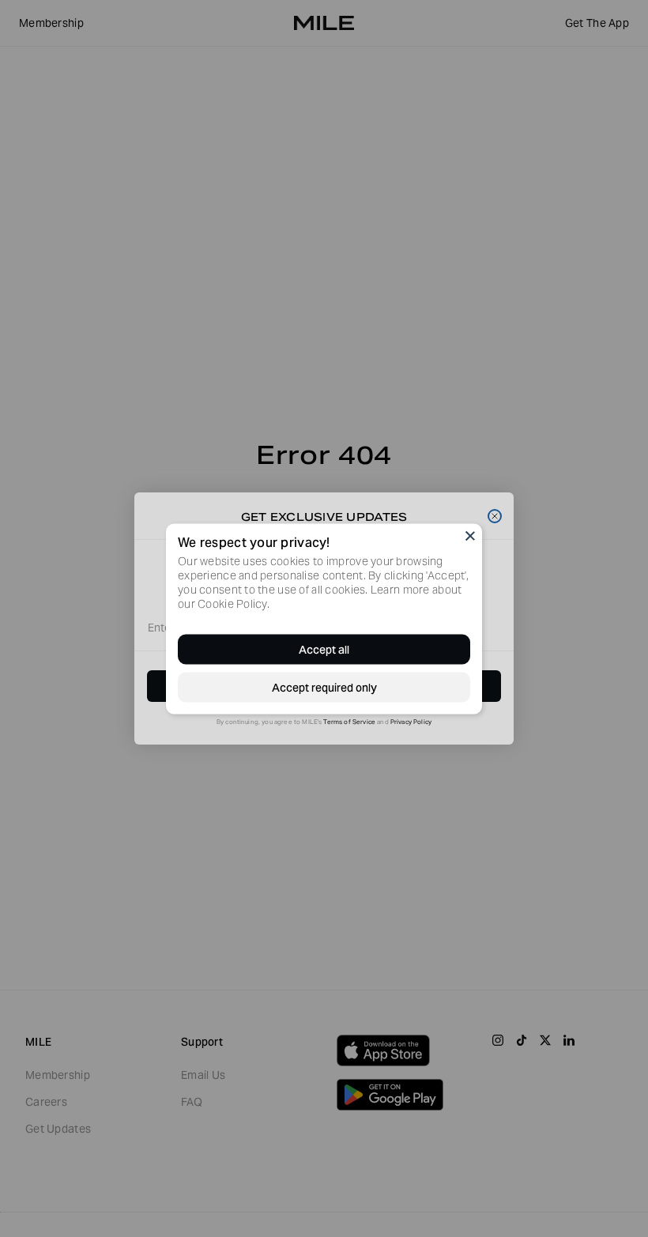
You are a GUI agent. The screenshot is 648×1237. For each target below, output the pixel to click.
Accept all (324, 649)
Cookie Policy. (233, 603)
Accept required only (324, 687)
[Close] (470, 535)
